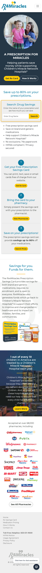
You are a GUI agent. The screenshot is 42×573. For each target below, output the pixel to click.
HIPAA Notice (9, 535)
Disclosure (7, 543)
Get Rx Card (11, 78)
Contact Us (7, 528)
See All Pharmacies (21, 504)
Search (34, 116)
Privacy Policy (9, 541)
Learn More (21, 408)
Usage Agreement (11, 538)
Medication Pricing (11, 523)
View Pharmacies (21, 218)
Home (5, 517)
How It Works (29, 78)
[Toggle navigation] (38, 6)
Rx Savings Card (10, 520)
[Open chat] (36, 567)
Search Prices (21, 249)
